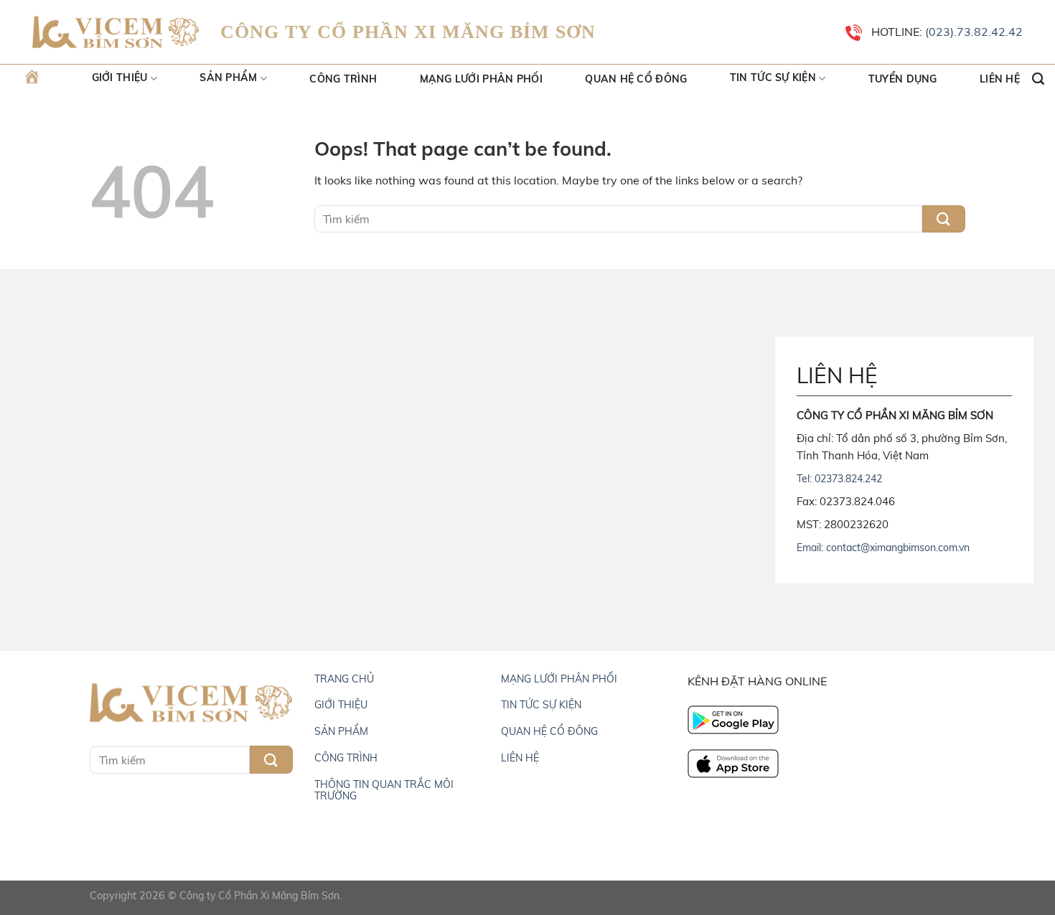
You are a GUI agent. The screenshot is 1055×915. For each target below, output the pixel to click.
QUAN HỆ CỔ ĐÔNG (549, 731)
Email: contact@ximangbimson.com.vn (883, 547)
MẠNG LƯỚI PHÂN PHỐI (559, 678)
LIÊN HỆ (520, 757)
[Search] (1038, 79)
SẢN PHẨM (341, 731)
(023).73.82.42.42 (972, 31)
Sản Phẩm (228, 78)
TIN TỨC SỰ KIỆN (541, 704)
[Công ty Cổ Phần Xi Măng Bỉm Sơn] (115, 32)
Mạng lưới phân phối (481, 78)
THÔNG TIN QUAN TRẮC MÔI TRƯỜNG (384, 790)
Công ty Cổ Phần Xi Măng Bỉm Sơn (259, 895)
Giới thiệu (120, 78)
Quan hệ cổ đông (636, 78)
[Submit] (943, 219)
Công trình (343, 78)
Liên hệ (1000, 78)
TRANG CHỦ (344, 678)
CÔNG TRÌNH (346, 757)
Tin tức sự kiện (773, 78)
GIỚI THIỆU (340, 704)
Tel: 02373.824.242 (839, 478)
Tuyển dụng (902, 78)
